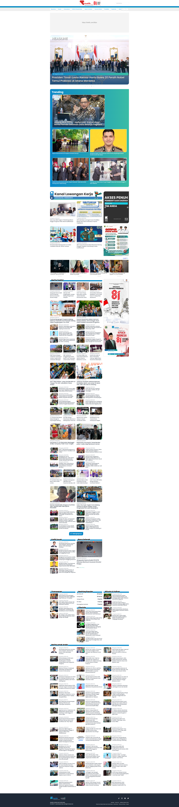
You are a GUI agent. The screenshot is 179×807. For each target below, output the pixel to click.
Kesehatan (113, 9)
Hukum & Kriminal (88, 9)
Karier (127, 804)
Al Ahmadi (57, 97)
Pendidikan (106, 9)
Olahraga (121, 9)
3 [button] (89, 86)
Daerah (59, 9)
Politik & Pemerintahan (77, 9)
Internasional (67, 9)
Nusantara (53, 9)
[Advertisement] (6, 31)
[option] (89, 60)
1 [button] (85, 86)
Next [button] (127, 60)
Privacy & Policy (122, 804)
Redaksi (112, 802)
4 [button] (91, 86)
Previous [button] (51, 60)
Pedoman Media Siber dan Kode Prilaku (104, 804)
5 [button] (93, 86)
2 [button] (87, 86)
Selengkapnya (77, 534)
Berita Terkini (57, 280)
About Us (117, 802)
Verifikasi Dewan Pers (124, 802)
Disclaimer (116, 804)
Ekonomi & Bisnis (98, 9)
